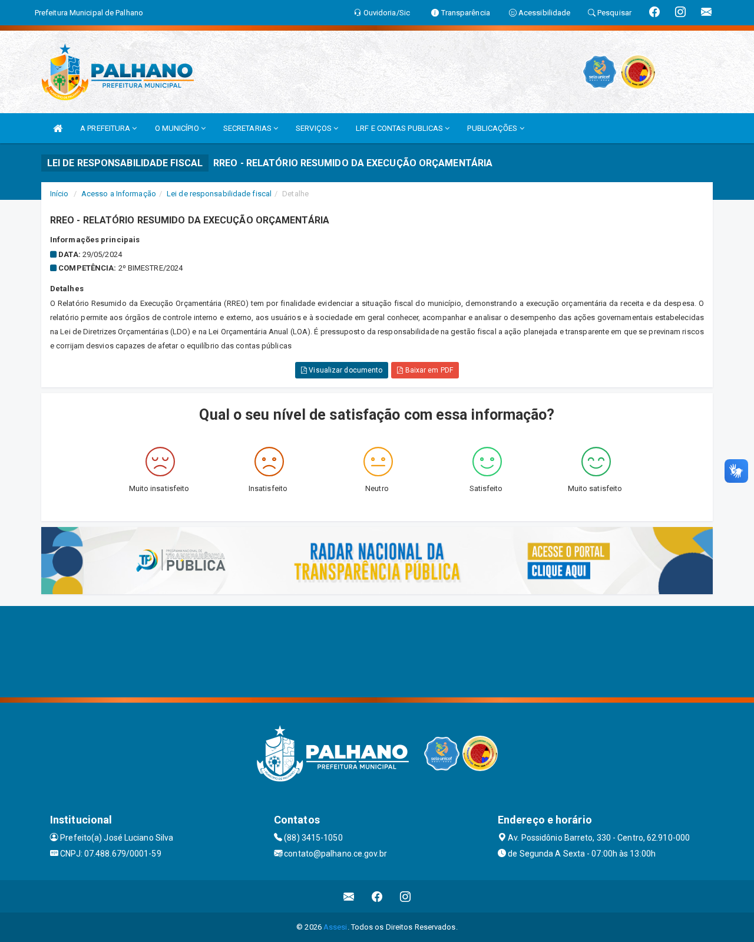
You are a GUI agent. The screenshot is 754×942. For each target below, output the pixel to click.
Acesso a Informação (118, 193)
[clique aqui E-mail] (349, 896)
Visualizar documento (344, 370)
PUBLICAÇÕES (493, 128)
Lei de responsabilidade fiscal (219, 193)
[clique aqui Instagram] (405, 896)
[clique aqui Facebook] (377, 896)
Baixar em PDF (427, 370)
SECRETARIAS (248, 128)
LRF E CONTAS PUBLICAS (400, 128)
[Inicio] (57, 128)
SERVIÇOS (314, 128)
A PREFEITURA (106, 128)
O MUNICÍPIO (178, 128)
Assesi (335, 927)
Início (59, 193)
